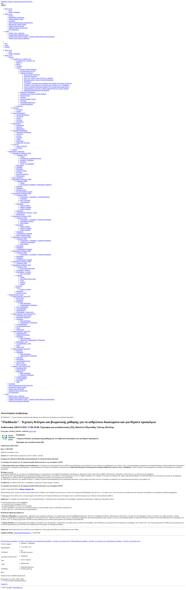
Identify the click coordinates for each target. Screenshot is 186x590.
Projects (11, 57)
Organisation (20, 125)
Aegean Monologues (26, 104)
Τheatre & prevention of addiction (19, 401)
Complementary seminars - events (26, 212)
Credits (18, 139)
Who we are (8, 50)
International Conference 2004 (21, 216)
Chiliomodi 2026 (21, 368)
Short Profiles (24, 223)
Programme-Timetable (23, 317)
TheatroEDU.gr (17, 587)
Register (7, 47)
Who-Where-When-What (28, 279)
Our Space (23, 101)
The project (19, 116)
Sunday (22, 284)
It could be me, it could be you (21, 59)
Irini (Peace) (27, 81)
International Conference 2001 (21, 251)
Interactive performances (27, 92)
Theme (22, 183)
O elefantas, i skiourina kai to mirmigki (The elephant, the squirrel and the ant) (48, 83)
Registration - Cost (22, 342)
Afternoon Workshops (27, 375)
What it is (19, 62)
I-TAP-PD (15, 144)
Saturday (23, 282)
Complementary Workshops (28, 305)
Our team (19, 66)
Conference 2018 (21, 155)
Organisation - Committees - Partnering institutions (35, 219)
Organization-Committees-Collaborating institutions (36, 184)
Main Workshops (25, 303)
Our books (12, 384)
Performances (20, 176)
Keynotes (19, 172)
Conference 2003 (21, 239)
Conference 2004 (21, 218)
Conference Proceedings (27, 242)
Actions (18, 67)
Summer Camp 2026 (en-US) (21, 366)
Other (18, 382)
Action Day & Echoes (23, 143)
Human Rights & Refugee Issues (19, 398)
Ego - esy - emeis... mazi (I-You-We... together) (38, 78)
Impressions (20, 141)
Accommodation (21, 308)
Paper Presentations (22, 174)
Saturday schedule (25, 207)
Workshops (19, 169)
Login (6, 45)
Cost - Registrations (22, 307)
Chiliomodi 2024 (21, 333)
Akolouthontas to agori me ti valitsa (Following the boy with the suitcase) (46, 88)
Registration (20, 165)
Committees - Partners (23, 270)
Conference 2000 (21, 263)
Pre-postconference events (24, 191)
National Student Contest (27, 99)
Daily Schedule (21, 370)
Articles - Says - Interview (17, 396)
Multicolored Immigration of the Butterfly (36, 90)
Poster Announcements (23, 235)
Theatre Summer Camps (16, 294)
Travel (18, 328)
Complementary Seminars (24, 233)
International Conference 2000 (21, 261)
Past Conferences (17, 177)
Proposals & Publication (27, 268)
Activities (19, 148)
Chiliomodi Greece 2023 (23, 315)
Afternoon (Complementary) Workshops (32, 340)
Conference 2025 (21, 267)
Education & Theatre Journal (17, 387)
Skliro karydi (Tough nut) (32, 74)
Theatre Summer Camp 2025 (21, 349)
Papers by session (25, 289)
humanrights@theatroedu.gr (22, 533)
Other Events (20, 363)
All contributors (25, 202)
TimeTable (19, 357)
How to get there (25, 200)
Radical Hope (16, 123)
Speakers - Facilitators (27, 160)
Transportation (20, 310)
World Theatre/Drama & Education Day (21, 385)
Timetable (19, 167)
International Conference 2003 (21, 237)
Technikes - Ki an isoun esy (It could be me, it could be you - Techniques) (46, 85)
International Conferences (16, 151)
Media (18, 64)
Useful (7, 394)
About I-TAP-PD (21, 146)
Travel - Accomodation (27, 164)
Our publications (14, 392)
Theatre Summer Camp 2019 (21, 296)
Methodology (20, 129)
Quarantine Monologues (27, 102)
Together (23, 97)
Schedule (19, 186)
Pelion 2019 (20, 298)
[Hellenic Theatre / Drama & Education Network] (16, 1)
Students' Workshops (26, 73)
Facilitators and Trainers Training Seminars (33, 94)
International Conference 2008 (21, 179)
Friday (22, 281)
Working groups (21, 190)
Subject (22, 157)
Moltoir (14, 150)
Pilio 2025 (19, 350)
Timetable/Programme (23, 335)
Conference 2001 (21, 253)
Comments (23, 198)
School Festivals (25, 95)
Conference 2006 (21, 195)
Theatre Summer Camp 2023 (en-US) (23, 314)
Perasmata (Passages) (30, 76)
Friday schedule (25, 205)
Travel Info (19, 380)
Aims (10, 52)
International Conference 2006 (21, 193)
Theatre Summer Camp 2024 (21, 331)
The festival (19, 122)
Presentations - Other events (24, 312)
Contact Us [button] (4, 584)
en (1, 3)
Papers (18, 288)
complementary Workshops (28, 356)
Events (22, 277)
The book (19, 120)
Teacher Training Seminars (28, 69)
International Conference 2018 (21, 153)
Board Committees (14, 54)
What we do (8, 55)
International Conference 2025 (21, 265)
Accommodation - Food (23, 343)
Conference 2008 (21, 181)
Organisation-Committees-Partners (30, 158)
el (2, 3)
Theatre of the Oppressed (16, 389)
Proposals (23, 162)
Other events (20, 329)
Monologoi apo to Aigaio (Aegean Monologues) (39, 80)
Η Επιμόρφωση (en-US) (27, 71)
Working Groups (21, 171)
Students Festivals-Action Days (18, 391)
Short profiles (24, 244)
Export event (32, 431)
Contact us (19, 106)
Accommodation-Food (23, 326)
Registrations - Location (23, 272)
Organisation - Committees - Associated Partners (35, 197)
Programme (19, 204)
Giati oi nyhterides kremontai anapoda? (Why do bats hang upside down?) (46, 87)
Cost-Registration (21, 324)
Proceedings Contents (26, 221)
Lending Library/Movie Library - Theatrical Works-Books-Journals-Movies (32, 399)
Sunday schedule (25, 209)
